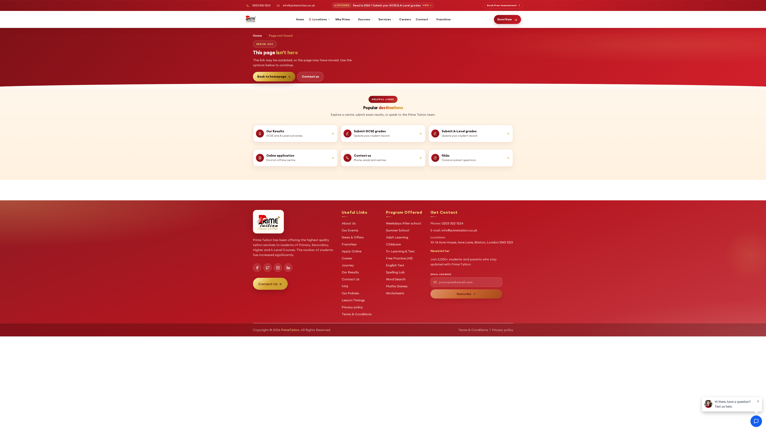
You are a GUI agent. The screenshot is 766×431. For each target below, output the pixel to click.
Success (364, 19)
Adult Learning (397, 237)
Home (300, 19)
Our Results (350, 272)
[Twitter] (267, 267)
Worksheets (395, 293)
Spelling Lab (395, 272)
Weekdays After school (403, 223)
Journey (348, 265)
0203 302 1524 (261, 5)
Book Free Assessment (501, 5)
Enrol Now (505, 19)
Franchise (443, 19)
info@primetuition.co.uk (299, 5)
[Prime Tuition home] (250, 19)
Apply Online (351, 251)
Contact (422, 19)
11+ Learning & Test (400, 251)
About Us (349, 223)
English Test (395, 265)
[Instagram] (278, 267)
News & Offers (353, 237)
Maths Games (397, 286)
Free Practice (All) (399, 258)
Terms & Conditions (357, 314)
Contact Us (350, 279)
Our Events (350, 230)
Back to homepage (271, 76)
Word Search (396, 279)
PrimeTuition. (290, 330)
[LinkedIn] (288, 267)
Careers (405, 19)
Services (384, 19)
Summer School (397, 230)
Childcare (393, 244)
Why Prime (342, 19)
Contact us (310, 76)
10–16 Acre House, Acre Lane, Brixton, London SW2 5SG (471, 242)
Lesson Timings (353, 300)
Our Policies (350, 293)
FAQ (345, 286)
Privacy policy (352, 307)
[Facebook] (257, 267)
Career (347, 258)
